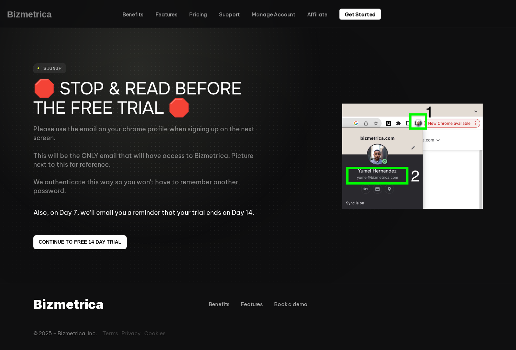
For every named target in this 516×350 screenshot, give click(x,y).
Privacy (131, 333)
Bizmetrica (29, 14)
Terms (110, 333)
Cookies (154, 333)
